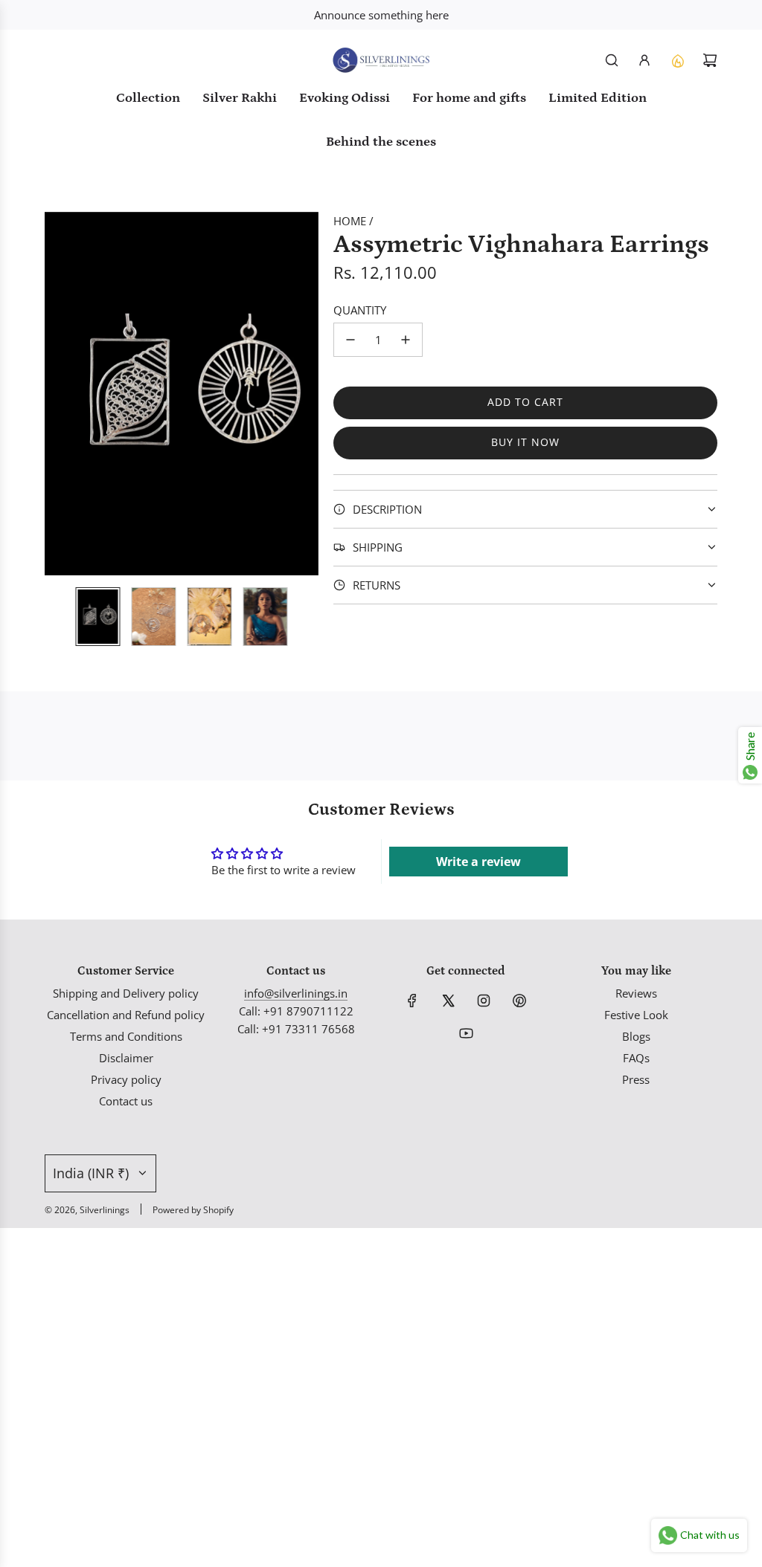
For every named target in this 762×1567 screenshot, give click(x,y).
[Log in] (644, 60)
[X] (448, 1000)
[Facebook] (412, 1000)
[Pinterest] (519, 1000)
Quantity (359, 310)
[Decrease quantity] (350, 339)
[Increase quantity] (405, 339)
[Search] (611, 60)
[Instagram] (483, 1000)
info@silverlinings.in (296, 993)
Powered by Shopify (193, 1209)
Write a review (478, 861)
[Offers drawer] (677, 60)
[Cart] (710, 60)
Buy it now (525, 442)
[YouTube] (465, 1033)
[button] (56, 393)
